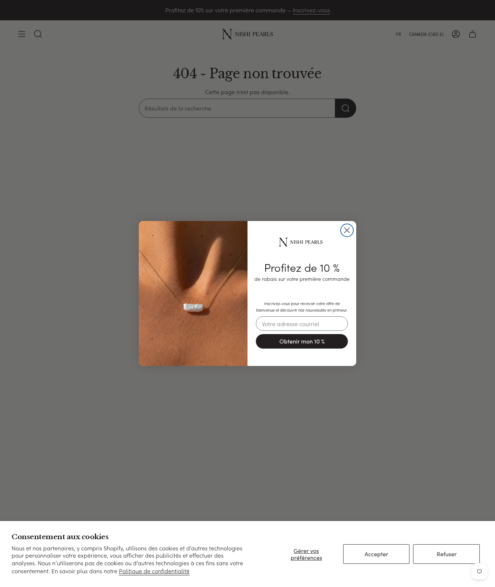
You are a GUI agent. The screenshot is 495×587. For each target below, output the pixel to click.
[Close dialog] (347, 230)
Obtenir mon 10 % (302, 341)
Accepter (376, 554)
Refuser (447, 554)
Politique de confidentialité (154, 571)
